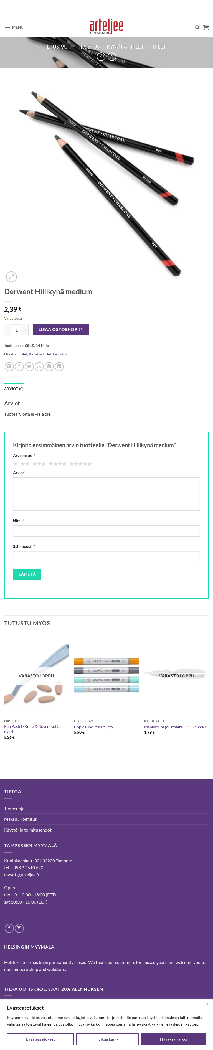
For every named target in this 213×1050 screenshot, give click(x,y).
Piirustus (87, 47)
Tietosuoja (14, 808)
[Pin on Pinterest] (49, 366)
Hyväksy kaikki (173, 1039)
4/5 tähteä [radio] (57, 463)
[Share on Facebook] (19, 366)
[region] (106, 1024)
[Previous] (4, 696)
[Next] (208, 696)
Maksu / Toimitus (20, 819)
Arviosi (20, 472)
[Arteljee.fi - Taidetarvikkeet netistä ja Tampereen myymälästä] (106, 27)
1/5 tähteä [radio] (14, 463)
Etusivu (57, 47)
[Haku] (197, 27)
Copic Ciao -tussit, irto (93, 726)
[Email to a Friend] (39, 366)
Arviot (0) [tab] (14, 389)
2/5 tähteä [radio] (24, 463)
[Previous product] (112, 56)
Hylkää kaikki (107, 1039)
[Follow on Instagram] (19, 928)
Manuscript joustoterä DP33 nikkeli (175, 726)
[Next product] (101, 56)
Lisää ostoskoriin (61, 329)
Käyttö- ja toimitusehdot (28, 829)
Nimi (18, 520)
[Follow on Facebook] (9, 928)
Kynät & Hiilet (125, 47)
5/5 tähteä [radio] (80, 463)
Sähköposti (24, 546)
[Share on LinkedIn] (59, 366)
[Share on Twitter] (29, 366)
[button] (14, 27)
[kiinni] (207, 1004)
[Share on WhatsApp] (9, 366)
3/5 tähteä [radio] (38, 463)
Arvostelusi (24, 455)
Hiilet (158, 47)
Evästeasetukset (40, 1039)
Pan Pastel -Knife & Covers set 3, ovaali (32, 729)
